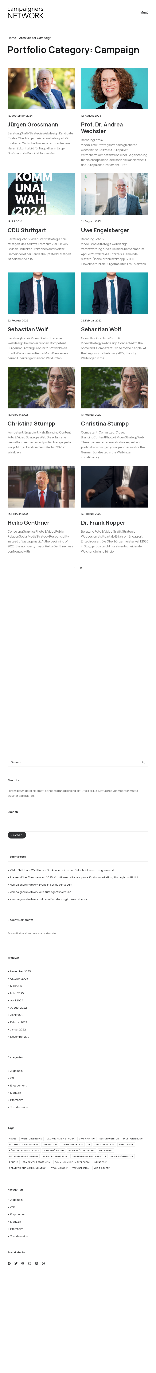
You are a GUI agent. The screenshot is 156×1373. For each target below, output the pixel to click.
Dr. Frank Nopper (103, 522)
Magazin (15, 1092)
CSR (12, 1078)
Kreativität (126, 1144)
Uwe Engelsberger (105, 230)
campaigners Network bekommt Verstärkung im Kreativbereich (49, 899)
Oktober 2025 (19, 978)
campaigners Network (60, 1138)
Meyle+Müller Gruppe (81, 1150)
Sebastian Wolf (28, 329)
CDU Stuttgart (27, 230)
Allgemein (16, 1071)
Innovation (50, 1144)
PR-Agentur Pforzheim (36, 1162)
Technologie (59, 1168)
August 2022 (18, 1007)
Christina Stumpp (31, 423)
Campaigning (87, 1138)
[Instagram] (29, 1263)
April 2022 (16, 1015)
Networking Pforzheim (23, 1156)
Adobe (12, 1138)
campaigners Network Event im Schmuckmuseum (41, 884)
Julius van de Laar (72, 1144)
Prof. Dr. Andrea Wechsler (102, 128)
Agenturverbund (31, 1138)
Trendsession (19, 1107)
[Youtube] (22, 1263)
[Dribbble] (43, 1263)
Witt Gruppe (102, 1168)
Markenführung (54, 1150)
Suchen (13, 812)
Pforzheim (16, 1100)
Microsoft (106, 1150)
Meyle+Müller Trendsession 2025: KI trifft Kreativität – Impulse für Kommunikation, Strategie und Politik (74, 877)
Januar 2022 (18, 1029)
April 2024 (16, 1000)
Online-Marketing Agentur (89, 1156)
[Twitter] (16, 1263)
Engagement (18, 1085)
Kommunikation (104, 1144)
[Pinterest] (36, 1263)
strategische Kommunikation (28, 1168)
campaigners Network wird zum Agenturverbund (40, 892)
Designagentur (109, 1138)
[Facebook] (9, 1263)
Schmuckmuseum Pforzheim (72, 1162)
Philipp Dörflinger (122, 1156)
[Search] (145, 762)
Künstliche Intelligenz (24, 1150)
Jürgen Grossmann (33, 124)
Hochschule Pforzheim (23, 1144)
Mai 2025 (16, 986)
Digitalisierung (133, 1138)
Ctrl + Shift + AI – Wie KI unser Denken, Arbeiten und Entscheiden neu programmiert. (62, 870)
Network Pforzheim (55, 1156)
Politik (13, 1162)
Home (12, 38)
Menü (144, 12)
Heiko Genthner (28, 522)
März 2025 (17, 993)
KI (89, 1144)
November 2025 (20, 971)
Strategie (100, 1162)
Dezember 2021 (20, 1036)
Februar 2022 (18, 1022)
